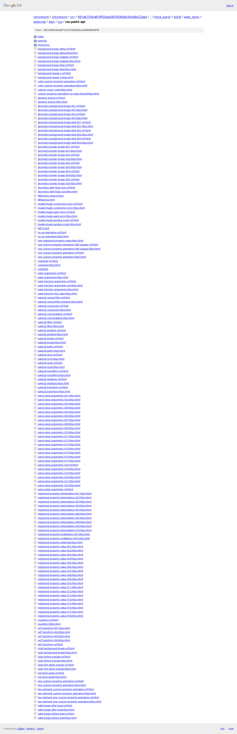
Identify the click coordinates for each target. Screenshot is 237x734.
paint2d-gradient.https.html (53, 334)
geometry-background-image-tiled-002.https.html (65, 134)
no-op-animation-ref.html (52, 232)
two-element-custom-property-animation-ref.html (66, 689)
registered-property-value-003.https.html (60, 554)
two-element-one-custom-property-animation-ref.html (68, 697)
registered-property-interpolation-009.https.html (64, 526)
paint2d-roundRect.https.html (54, 375)
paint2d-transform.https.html (54, 391)
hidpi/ (41, 36)
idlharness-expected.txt (51, 195)
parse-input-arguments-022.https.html (59, 485)
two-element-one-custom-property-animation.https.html (69, 701)
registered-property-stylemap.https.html (60, 542)
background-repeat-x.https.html (55, 77)
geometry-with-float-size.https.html (57, 191)
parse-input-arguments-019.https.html (59, 473)
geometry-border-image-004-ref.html (58, 171)
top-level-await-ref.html (51, 673)
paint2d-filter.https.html (51, 326)
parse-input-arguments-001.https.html (59, 395)
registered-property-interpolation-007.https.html (64, 518)
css (60, 22)
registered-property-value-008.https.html (60, 575)
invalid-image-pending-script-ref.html (58, 220)
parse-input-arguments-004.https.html (59, 407)
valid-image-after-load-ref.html (55, 705)
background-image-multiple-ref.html (58, 57)
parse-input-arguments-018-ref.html (58, 465)
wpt (52, 22)
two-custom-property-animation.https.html (62, 685)
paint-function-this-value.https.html (57, 293)
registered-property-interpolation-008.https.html (64, 522)
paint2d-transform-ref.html (53, 387)
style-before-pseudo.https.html (55, 660)
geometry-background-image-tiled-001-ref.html (64, 122)
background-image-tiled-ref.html (56, 65)
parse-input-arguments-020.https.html (59, 477)
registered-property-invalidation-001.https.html (64, 534)
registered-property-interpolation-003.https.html (64, 501)
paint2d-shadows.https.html (53, 383)
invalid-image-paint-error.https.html (57, 216)
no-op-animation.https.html (53, 236)
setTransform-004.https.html (54, 640)
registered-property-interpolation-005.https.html (64, 509)
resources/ (44, 44)
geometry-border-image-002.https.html (60, 159)
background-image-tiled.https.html (57, 69)
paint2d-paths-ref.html (50, 346)
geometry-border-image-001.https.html (60, 150)
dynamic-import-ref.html (51, 97)
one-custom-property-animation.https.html (62, 256)
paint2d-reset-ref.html (50, 362)
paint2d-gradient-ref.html (52, 330)
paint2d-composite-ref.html (53, 305)
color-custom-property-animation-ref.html (61, 81)
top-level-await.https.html (52, 677)
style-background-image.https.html (57, 652)
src (72, 17)
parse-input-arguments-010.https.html (59, 432)
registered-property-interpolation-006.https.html (64, 513)
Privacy (30, 728)
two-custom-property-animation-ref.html (61, 681)
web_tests (191, 17)
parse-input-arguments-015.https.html (59, 452)
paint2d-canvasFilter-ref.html (54, 297)
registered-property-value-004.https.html (60, 558)
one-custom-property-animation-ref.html (61, 252)
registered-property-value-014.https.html (60, 599)
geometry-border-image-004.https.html (60, 175)
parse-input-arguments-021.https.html (59, 481)
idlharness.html (46, 199)
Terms (40, 728)
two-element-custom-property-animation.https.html (67, 693)
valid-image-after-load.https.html (56, 709)
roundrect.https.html (49, 624)
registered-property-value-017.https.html (60, 611)
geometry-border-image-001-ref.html (58, 146)
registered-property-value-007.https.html (60, 571)
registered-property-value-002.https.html (60, 550)
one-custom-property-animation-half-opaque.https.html (69, 248)
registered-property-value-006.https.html (60, 567)
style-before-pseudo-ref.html (54, 656)
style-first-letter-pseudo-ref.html (56, 664)
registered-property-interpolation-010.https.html (64, 530)
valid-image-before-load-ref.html (56, 713)
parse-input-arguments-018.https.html (59, 469)
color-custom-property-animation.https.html (62, 85)
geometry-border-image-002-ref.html (58, 154)
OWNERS (43, 269)
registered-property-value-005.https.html (60, 562)
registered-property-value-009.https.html (60, 579)
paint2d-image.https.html (52, 342)
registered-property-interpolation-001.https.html (64, 493)
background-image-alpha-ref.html (56, 48)
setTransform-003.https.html (54, 636)
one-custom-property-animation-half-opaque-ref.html (68, 244)
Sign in (230, 5)
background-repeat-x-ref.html (54, 73)
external (39, 22)
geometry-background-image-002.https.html (62, 118)
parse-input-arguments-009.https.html (59, 428)
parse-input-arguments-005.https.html (59, 412)
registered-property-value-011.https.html (60, 587)
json (231, 728)
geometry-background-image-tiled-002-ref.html (64, 130)
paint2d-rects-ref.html (50, 354)
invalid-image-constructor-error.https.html (61, 207)
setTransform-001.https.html (54, 628)
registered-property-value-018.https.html (60, 615)
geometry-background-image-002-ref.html (61, 114)
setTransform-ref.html (50, 644)
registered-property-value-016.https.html (60, 607)
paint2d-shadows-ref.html (52, 379)
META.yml (43, 228)
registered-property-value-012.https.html (60, 591)
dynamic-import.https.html (52, 101)
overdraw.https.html (49, 265)
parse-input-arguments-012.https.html (59, 440)
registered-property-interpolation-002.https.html (64, 497)
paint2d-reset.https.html (51, 367)
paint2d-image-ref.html (51, 338)
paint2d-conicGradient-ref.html (55, 314)
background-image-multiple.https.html (59, 61)
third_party (162, 17)
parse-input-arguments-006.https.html (59, 415)
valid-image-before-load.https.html (57, 717)
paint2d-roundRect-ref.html (53, 371)
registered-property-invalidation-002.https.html (64, 538)
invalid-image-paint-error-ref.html (56, 212)
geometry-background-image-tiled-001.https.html (65, 126)
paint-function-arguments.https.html (58, 289)
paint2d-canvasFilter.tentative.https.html (60, 301)
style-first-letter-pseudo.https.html (57, 668)
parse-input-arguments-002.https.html (59, 399)
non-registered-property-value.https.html (60, 240)
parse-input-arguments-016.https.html (59, 456)
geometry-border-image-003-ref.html (58, 163)
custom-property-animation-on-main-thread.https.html (68, 93)
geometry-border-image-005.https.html (60, 183)
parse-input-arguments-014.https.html (59, 448)
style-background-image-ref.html (56, 648)
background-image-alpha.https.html (58, 53)
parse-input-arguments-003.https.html (59, 403)
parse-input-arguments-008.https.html (59, 424)
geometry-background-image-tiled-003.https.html (65, 142)
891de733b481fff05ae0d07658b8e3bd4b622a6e (112, 17)
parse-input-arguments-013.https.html (59, 444)
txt (222, 728)
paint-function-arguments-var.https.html (60, 285)
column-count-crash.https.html (55, 89)
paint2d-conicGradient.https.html (56, 318)
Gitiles (21, 728)
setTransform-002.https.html (54, 632)
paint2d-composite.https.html (54, 309)
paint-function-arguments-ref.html (57, 281)
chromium (41, 17)
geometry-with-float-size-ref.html (56, 187)
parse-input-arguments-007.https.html (59, 420)
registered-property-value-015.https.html (60, 603)
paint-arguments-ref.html (52, 273)
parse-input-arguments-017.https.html (59, 460)
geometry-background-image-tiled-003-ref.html (64, 138)
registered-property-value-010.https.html (60, 583)
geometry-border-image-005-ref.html (58, 179)
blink (177, 17)
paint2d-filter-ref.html (50, 322)
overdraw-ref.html (48, 261)
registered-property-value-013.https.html (60, 595)
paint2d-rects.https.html (51, 359)
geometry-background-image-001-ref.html (61, 106)
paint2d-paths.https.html (51, 350)
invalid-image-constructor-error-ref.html (60, 203)
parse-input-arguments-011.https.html (59, 436)
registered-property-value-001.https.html (60, 546)
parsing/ (42, 40)
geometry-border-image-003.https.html (60, 167)
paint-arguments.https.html (53, 277)
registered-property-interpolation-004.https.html (64, 505)
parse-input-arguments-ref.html (55, 489)
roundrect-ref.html (48, 620)
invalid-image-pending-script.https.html (59, 224)
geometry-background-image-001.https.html (62, 110)
